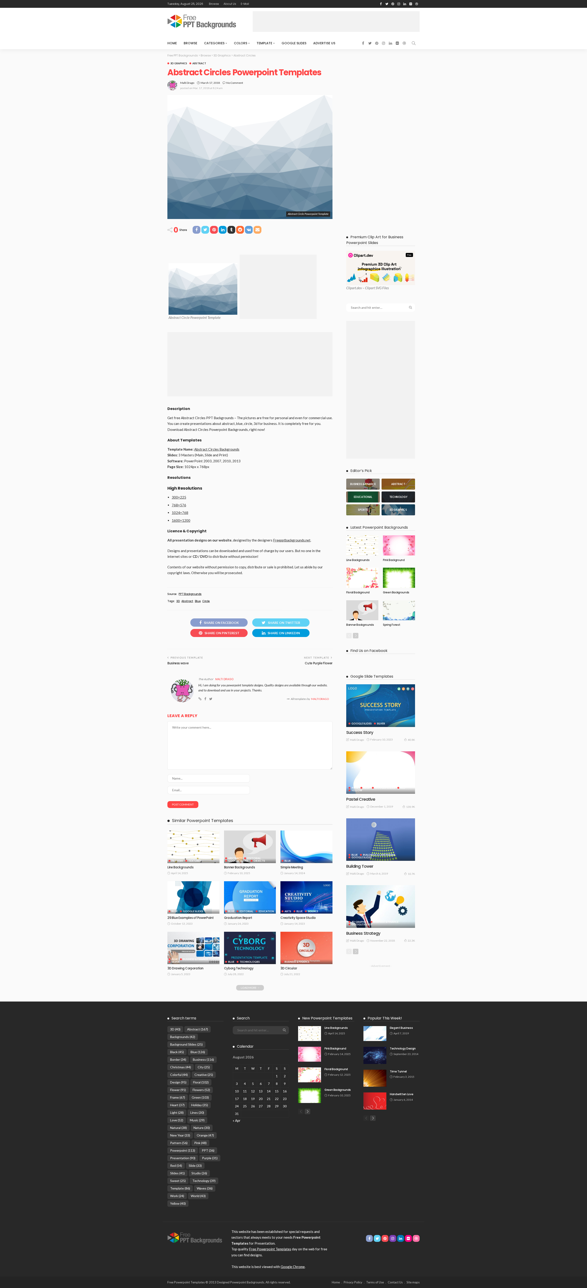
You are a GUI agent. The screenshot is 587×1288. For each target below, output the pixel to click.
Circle (206, 601)
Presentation (182, 1158)
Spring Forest (391, 625)
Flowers (201, 1090)
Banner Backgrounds (239, 867)
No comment (234, 82)
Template (264, 43)
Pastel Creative (360, 799)
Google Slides (294, 43)
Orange (205, 1135)
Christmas (180, 1067)
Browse (214, 4)
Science (313, 911)
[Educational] (363, 496)
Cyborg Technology (239, 968)
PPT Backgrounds (190, 594)
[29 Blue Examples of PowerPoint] (193, 897)
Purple (210, 1158)
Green (200, 1097)
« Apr (237, 1120)
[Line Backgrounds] (193, 847)
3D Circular (288, 968)
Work (177, 1196)
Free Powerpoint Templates (270, 1249)
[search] (414, 43)
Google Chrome (293, 1267)
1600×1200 (181, 520)
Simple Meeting (291, 867)
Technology (204, 1181)
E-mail (245, 4)
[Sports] (363, 509)
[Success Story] (380, 705)
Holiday (199, 1105)
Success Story (359, 732)
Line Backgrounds (180, 867)
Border (178, 1059)
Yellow (357, 790)
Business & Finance (195, 959)
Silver (176, 961)
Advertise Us (324, 43)
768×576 (179, 505)
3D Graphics (178, 63)
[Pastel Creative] (380, 772)
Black (177, 1052)
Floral (201, 1082)
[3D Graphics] (398, 509)
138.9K (410, 806)
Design (178, 1082)
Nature (202, 1128)
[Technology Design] (374, 1055)
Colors (240, 43)
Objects (259, 860)
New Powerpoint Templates (327, 1018)
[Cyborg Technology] (250, 948)
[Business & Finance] (363, 484)
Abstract (199, 63)
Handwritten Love (401, 1094)
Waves (205, 1188)
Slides (177, 1173)
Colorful (179, 1075)
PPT (208, 1150)
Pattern (177, 860)
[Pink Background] (399, 545)
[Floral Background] (362, 578)
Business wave (177, 663)
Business (203, 1059)
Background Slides (186, 1044)
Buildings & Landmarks (379, 854)
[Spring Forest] (399, 610)
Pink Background (394, 560)
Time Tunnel (398, 1071)
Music (197, 1120)
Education (266, 911)
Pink (200, 1143)
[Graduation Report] (250, 897)
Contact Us (395, 1282)
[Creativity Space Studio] (306, 897)
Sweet (178, 1181)
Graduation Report (238, 918)
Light (177, 1112)
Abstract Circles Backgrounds (216, 449)
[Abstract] (398, 484)
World (198, 1196)
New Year (180, 1135)
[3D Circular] (306, 948)
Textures (194, 860)
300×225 (179, 497)
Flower (178, 1090)
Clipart (351, 288)
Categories (214, 43)
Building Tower (360, 866)
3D (178, 601)
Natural (178, 1128)
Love (176, 1120)
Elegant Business (401, 1028)
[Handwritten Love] (374, 1101)
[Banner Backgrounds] (250, 847)
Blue (198, 601)
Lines (197, 1112)
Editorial (254, 858)
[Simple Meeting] (306, 847)
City (204, 1067)
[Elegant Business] (374, 1033)
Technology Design (403, 1048)
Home (172, 43)
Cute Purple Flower (318, 663)
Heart (177, 1105)
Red (402, 787)
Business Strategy (363, 933)
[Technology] (398, 496)
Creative (203, 1075)
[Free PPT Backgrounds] (194, 1237)
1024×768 (180, 513)
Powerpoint (182, 1150)
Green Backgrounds (396, 592)
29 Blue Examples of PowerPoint (190, 918)
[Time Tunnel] (374, 1078)
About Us (230, 4)
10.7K (411, 874)
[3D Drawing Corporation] (193, 948)
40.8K (411, 739)
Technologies (250, 961)
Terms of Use (375, 1282)
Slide (195, 1165)
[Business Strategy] (380, 906)
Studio (199, 1173)
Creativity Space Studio (298, 918)
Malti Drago (187, 82)
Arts (288, 911)
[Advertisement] (336, 21)
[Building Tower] (380, 839)
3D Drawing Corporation (185, 968)
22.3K (411, 940)
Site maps (413, 1282)
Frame (177, 1097)
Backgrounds (182, 1037)
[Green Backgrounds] (399, 578)
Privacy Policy (353, 1282)
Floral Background (358, 592)
